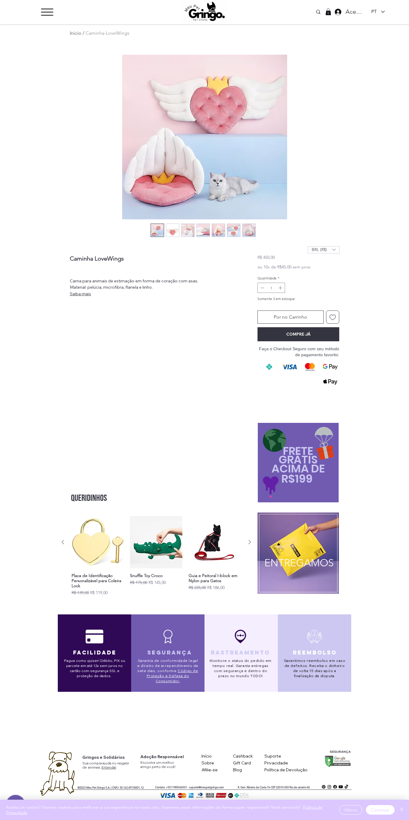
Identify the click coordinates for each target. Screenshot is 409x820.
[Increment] (281, 288)
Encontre (148, 763)
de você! (168, 767)
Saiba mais (80, 293)
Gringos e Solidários (103, 757)
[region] (297, 554)
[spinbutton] (271, 288)
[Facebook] (335, 786)
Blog (237, 769)
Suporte (272, 756)
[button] (47, 12)
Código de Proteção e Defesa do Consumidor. (172, 675)
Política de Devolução (285, 769)
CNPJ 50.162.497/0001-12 (128, 787)
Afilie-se (210, 769)
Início (75, 33)
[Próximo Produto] (249, 542)
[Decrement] (261, 288)
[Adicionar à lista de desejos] (332, 317)
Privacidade (276, 763)
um (159, 763)
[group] (156, 556)
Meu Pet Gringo (95, 787)
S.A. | (108, 787)
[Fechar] (401, 809)
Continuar (380, 810)
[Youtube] (340, 786)
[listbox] (324, 249)
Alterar (350, 810)
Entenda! (109, 767)
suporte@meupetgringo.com (206, 787)
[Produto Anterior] (62, 542)
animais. (95, 767)
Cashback (243, 756)
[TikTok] (346, 786)
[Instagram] (329, 786)
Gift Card (242, 763)
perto (156, 767)
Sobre (208, 763)
